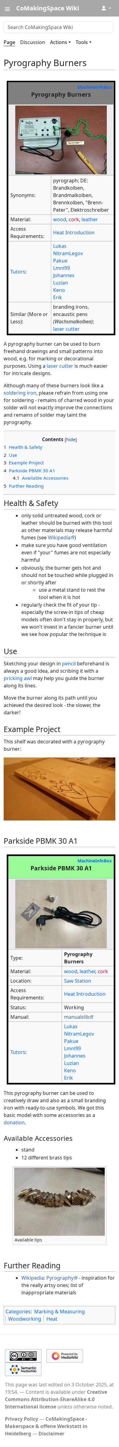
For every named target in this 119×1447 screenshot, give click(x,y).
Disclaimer (51, 1433)
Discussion (32, 42)
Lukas (60, 246)
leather (89, 219)
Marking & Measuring (59, 1311)
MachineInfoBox (95, 87)
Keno (59, 290)
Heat (51, 1318)
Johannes (63, 275)
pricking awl (18, 678)
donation (14, 1122)
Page (9, 42)
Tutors (17, 271)
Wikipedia (59, 537)
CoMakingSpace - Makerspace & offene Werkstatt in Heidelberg (46, 1426)
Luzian (60, 282)
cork (74, 219)
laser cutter (66, 328)
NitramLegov (68, 253)
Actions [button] (58, 42)
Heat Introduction (74, 232)
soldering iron (20, 392)
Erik (57, 297)
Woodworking (24, 1318)
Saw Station (77, 980)
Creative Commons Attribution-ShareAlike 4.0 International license (56, 1399)
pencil (69, 663)
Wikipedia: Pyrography (47, 1277)
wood (59, 219)
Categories (18, 1311)
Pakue (60, 260)
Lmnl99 (61, 268)
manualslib (76, 1017)
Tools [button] (82, 42)
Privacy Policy (21, 1418)
